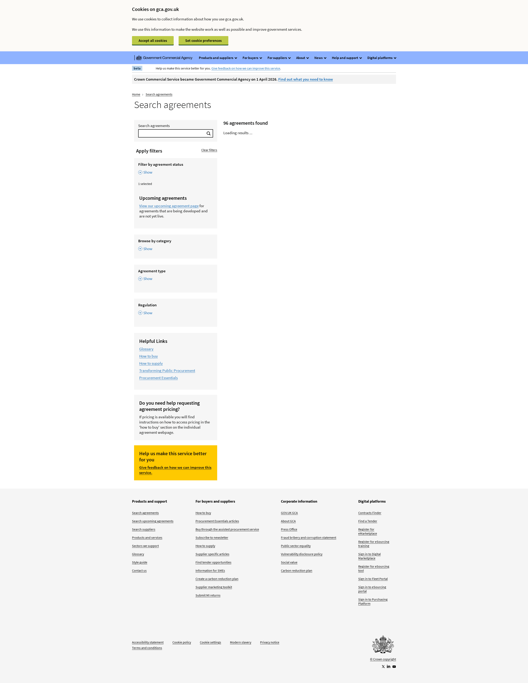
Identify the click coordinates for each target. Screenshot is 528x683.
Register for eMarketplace (367, 531)
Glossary (146, 348)
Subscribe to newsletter (212, 537)
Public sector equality (296, 546)
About (301, 57)
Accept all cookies (153, 40)
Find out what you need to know (305, 79)
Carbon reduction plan (296, 570)
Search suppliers (143, 529)
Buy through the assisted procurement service (227, 529)
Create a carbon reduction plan (217, 579)
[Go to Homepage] (383, 645)
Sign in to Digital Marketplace (369, 556)
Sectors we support (145, 546)
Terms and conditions (147, 648)
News (318, 57)
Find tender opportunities (213, 562)
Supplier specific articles (212, 554)
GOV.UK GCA (289, 513)
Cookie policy (181, 642)
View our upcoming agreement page (169, 205)
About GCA (288, 521)
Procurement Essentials (158, 377)
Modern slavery (240, 642)
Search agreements (159, 94)
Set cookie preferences (203, 40)
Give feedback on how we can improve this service (245, 68)
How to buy (148, 356)
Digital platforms (380, 57)
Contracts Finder (369, 513)
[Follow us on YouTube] (394, 666)
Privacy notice (269, 642)
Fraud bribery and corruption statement (308, 537)
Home (136, 94)
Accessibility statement (148, 642)
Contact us (139, 570)
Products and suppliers (216, 57)
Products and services (147, 537)
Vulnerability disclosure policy (301, 554)
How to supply (151, 363)
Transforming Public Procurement (167, 370)
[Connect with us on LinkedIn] (388, 666)
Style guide (139, 562)
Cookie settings (210, 642)
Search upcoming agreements (152, 521)
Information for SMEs (210, 570)
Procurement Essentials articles (217, 521)
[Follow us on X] (383, 666)
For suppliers (278, 57)
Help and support (345, 57)
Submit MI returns (208, 595)
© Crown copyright (383, 659)
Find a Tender (367, 521)
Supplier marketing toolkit (214, 587)
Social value (289, 562)
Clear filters (209, 150)
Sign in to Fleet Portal (373, 579)
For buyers (251, 57)
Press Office (289, 529)
